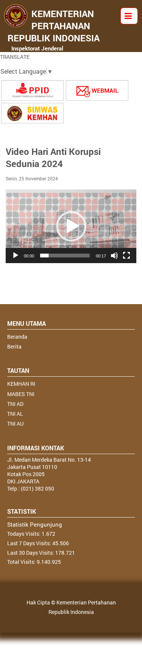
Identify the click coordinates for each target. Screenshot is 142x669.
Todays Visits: (24, 533)
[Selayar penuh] (126, 255)
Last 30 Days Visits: (31, 552)
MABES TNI (20, 394)
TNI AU (15, 423)
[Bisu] (114, 255)
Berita (14, 346)
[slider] (65, 255)
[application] (71, 226)
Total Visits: (22, 561)
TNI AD (15, 403)
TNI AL (15, 413)
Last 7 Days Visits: (29, 543)
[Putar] (15, 255)
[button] (71, 226)
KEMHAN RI (21, 383)
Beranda (17, 336)
